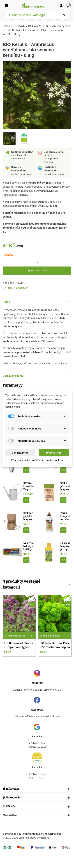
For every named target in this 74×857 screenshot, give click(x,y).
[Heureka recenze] (37, 757)
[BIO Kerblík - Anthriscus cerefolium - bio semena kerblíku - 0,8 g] (37, 94)
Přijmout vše (53, 452)
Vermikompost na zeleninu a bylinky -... (65, 516)
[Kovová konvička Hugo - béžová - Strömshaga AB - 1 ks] (12, 491)
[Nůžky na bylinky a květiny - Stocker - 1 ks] (12, 551)
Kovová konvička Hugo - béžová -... (28, 486)
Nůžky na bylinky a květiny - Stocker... (28, 546)
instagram (37, 682)
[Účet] (61, 5)
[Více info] (31, 635)
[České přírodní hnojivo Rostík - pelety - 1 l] (49, 491)
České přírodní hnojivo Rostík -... (65, 486)
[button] (37, 302)
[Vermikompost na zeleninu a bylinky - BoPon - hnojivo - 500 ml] (49, 521)
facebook (37, 709)
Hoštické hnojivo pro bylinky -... (65, 546)
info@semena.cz (32, 833)
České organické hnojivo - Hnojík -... (28, 516)
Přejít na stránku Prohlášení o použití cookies (37, 459)
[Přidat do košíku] (26, 470)
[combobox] (32, 15)
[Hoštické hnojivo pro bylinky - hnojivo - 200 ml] (49, 551)
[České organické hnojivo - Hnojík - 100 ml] (12, 521)
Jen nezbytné (20, 452)
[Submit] (64, 15)
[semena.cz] (33, 5)
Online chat (54, 833)
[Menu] (6, 5)
